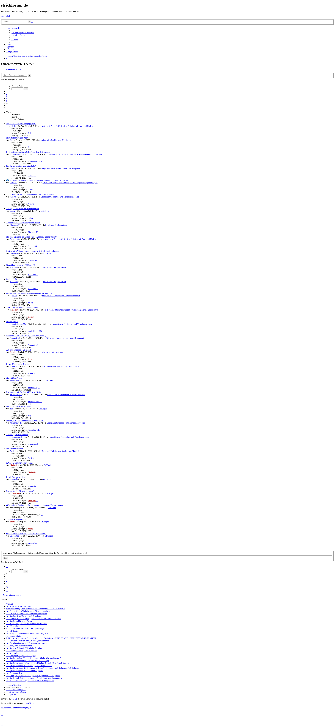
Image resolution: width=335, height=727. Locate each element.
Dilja (14, 126)
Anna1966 (14, 239)
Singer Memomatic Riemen (17, 364)
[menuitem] (23, 33)
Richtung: (70, 553)
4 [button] (6, 98)
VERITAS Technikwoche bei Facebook (23, 307)
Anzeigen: (7, 553)
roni (11, 409)
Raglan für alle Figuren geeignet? (20, 491)
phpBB (15, 699)
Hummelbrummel (17, 154)
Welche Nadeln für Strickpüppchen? (21, 124)
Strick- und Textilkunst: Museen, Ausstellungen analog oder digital (70, 183)
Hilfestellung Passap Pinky (17, 138)
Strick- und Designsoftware (56, 225)
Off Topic (45, 211)
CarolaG (13, 183)
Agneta (13, 197)
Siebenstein (14, 380)
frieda (12, 522)
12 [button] (7, 105)
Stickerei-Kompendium (16, 519)
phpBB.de (30, 703)
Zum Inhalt (5, 16)
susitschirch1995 (19, 324)
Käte (12, 140)
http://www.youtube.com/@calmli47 (21, 166)
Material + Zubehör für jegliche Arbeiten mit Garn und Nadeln (67, 126)
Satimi (12, 211)
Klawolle (14, 267)
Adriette (13, 451)
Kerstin (15, 310)
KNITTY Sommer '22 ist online (19, 463)
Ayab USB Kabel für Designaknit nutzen (23, 223)
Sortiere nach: (33, 553)
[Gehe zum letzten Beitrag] (33, 133)
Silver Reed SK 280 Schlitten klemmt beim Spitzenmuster (30, 194)
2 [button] (6, 93)
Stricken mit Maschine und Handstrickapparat (58, 140)
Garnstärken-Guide (14, 378)
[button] (7, 84)
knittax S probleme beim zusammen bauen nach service (29, 293)
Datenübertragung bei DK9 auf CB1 (21, 265)
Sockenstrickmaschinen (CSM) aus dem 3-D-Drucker (28, 152)
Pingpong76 (15, 225)
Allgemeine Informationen (52, 352)
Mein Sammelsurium (14, 449)
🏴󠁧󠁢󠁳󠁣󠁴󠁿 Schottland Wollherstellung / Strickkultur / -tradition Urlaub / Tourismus (37, 180)
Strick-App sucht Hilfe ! (16, 477)
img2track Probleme (14, 279)
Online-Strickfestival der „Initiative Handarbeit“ (26, 533)
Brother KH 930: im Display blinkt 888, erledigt (26, 336)
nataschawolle (16, 423)
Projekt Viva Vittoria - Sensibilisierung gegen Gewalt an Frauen (32, 251)
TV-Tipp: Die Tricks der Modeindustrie (22, 208)
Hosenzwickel (12, 321)
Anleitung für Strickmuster (17, 434)
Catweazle (14, 253)
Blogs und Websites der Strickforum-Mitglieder (60, 168)
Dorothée (14, 479)
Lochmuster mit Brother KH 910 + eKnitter (24, 392)
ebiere (14, 296)
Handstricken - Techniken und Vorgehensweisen (72, 324)
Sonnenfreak (15, 338)
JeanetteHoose (16, 394)
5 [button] (6, 101)
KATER (13, 366)
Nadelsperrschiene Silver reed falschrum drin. (25, 420)
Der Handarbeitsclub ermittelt (18, 406)
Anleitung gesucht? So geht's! (18, 350)
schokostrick (17, 437)
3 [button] (6, 96)
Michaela (14, 465)
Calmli (12, 168)
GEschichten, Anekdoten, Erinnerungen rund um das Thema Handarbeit (36, 505)
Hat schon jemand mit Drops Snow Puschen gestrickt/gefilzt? (31, 237)
